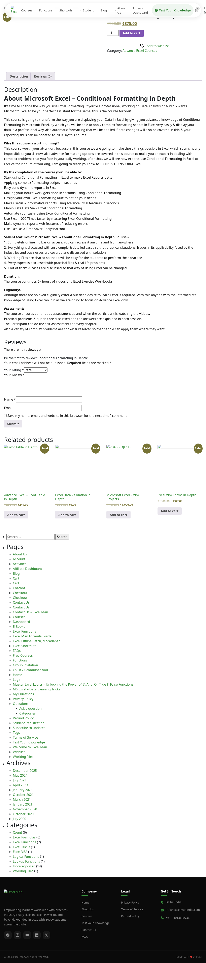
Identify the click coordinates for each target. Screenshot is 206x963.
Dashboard (21, 622)
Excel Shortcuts (24, 646)
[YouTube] (27, 935)
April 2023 (20, 785)
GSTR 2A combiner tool (30, 670)
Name (10, 399)
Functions (46, 10)
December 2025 (25, 770)
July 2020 (19, 819)
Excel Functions (24, 631)
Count (17, 832)
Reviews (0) (43, 76)
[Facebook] (8, 935)
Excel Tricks (21, 847)
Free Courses (23, 655)
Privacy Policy (23, 699)
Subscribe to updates (29, 728)
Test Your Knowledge (175, 10)
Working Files (23, 756)
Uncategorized (24, 866)
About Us (121, 10)
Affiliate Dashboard (140, 10)
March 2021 (22, 799)
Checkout (20, 593)
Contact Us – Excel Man (30, 612)
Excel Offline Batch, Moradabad (37, 641)
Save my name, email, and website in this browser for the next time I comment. (67, 415)
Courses (26, 10)
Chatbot (19, 588)
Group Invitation (25, 665)
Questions (21, 703)
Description (19, 76)
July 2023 (19, 780)
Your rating (14, 370)
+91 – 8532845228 (178, 917)
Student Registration (28, 723)
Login (17, 679)
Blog (103, 10)
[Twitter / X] (46, 935)
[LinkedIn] (37, 935)
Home (17, 675)
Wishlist (19, 752)
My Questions (23, 694)
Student (88, 10)
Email (9, 408)
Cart (16, 578)
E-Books (19, 626)
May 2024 (20, 775)
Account (19, 559)
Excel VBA (20, 852)
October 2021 (23, 794)
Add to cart (131, 33)
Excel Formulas (24, 837)
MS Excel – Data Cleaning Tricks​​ (36, 689)
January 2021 (22, 804)
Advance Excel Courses (140, 50)
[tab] (19, 76)
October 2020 (23, 814)
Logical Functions (26, 856)
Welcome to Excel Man (30, 747)
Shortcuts (65, 10)
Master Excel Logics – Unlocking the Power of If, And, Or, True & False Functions (73, 684)
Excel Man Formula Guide (32, 636)
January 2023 (22, 790)
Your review (14, 375)
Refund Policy (23, 718)
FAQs (17, 650)
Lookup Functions (26, 861)
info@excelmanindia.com (183, 910)
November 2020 (25, 809)
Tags (16, 732)
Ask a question (30, 708)
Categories (27, 713)
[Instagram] (17, 935)
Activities (19, 564)
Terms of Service (25, 737)
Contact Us (21, 602)
